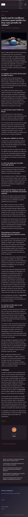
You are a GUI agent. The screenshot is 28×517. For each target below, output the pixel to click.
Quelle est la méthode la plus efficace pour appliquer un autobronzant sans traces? (12, 478)
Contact (3, 508)
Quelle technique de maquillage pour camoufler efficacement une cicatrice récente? (14, 474)
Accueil (2, 11)
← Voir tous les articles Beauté (8, 443)
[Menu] (25, 4)
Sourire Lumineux (11, 5)
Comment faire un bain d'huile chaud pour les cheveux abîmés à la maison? (13, 464)
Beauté (6, 11)
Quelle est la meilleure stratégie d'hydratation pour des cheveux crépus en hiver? (13, 460)
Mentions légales (4, 506)
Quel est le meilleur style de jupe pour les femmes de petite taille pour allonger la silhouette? (12, 469)
